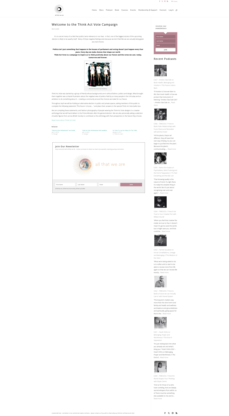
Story (101, 10)
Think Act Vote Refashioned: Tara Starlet (63, 130)
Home (94, 10)
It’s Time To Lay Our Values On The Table (125, 130)
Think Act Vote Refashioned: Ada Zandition (94, 130)
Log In (171, 10)
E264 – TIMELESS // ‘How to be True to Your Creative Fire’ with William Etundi (165, 214)
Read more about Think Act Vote (64, 120)
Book (117, 10)
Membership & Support (147, 10)
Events (133, 10)
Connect (163, 10)
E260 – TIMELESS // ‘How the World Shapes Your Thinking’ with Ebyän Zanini (164, 378)
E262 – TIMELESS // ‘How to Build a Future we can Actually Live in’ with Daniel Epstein (165, 293)
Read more (172, 149)
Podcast (109, 10)
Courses (124, 10)
